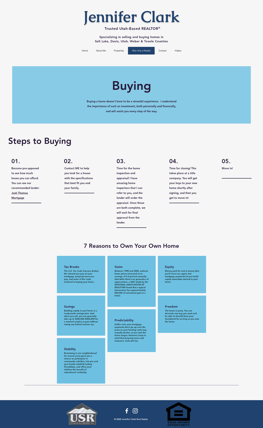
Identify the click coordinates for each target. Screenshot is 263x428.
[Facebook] (126, 410)
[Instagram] (135, 410)
